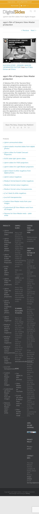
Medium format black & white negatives (19, 181)
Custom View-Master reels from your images (7, 379)
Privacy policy (29, 448)
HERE (17, 278)
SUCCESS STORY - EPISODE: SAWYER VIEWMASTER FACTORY (17, 66)
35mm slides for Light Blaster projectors (19, 167)
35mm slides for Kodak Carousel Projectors (7, 258)
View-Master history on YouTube (19, 387)
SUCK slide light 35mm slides (15, 158)
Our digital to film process (19, 376)
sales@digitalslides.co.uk (24, 2)
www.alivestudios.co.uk (23, 361)
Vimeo (13, 69)
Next (32, 30)
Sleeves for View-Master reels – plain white (7, 408)
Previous (26, 30)
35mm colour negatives (13, 177)
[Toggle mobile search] (31, 11)
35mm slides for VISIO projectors (16, 163)
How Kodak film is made (18, 412)
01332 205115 (29, 478)
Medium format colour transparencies (18, 189)
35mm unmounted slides (13, 142)
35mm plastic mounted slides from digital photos (7, 245)
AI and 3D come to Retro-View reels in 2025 (19, 400)
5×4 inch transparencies (13, 197)
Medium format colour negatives (16, 185)
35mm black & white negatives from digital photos (7, 307)
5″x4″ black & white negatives (15, 193)
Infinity (28, 493)
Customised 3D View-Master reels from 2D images (7, 394)
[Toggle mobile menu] (35, 11)
